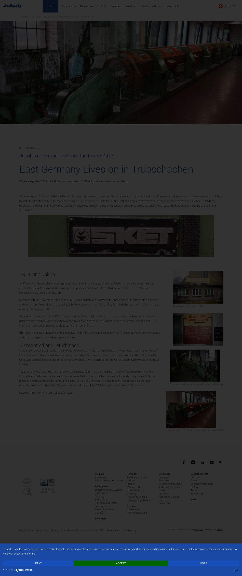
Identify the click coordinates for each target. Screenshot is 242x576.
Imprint (236, 570)
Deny (38, 563)
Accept (121, 563)
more (203, 563)
